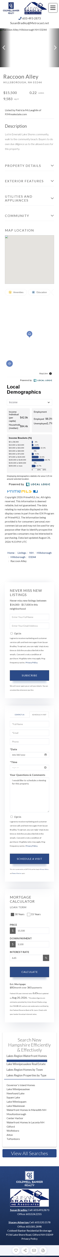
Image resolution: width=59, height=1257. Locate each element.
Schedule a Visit (39, 715)
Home (10, 552)
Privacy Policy (31, 662)
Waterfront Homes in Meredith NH (26, 1109)
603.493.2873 (41, 1209)
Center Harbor (15, 1118)
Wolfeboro (13, 1130)
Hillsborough (44, 552)
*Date (13, 749)
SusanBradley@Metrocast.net (29, 23)
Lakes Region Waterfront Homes (27, 1056)
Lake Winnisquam (16, 1101)
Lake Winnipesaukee (18, 1089)
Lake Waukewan (16, 1105)
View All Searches (29, 1153)
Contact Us (19, 715)
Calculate (29, 971)
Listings (22, 552)
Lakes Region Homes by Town (25, 1069)
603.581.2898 (34, 1226)
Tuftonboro (13, 1138)
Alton (10, 1134)
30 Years (19, 914)
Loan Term (18, 907)
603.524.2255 (34, 1214)
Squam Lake (13, 1097)
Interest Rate (19, 951)
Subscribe (29, 675)
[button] (5, 47)
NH (31, 552)
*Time (13, 762)
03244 (32, 556)
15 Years (36, 914)
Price (13, 924)
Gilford (11, 1126)
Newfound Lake (15, 1093)
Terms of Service (16, 873)
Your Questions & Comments (27, 774)
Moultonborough (16, 1114)
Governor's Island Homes (21, 1085)
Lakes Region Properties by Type (26, 1075)
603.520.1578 (42, 1222)
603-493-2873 (31, 18)
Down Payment (21, 938)
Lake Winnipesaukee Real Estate (26, 1064)
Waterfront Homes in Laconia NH (25, 1122)
